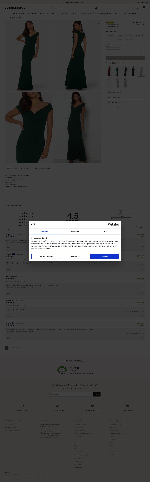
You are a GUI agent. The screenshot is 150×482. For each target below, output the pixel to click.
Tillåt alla (104, 256)
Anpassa (74, 256)
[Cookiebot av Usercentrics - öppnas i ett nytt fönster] (110, 224)
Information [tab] (75, 231)
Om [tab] (105, 231)
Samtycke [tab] (44, 231)
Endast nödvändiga (46, 256)
